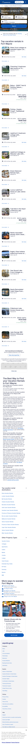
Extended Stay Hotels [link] (7, 563)
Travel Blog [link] (4, 690)
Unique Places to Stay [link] (7, 688)
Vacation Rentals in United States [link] (9, 673)
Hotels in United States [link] (7, 671)
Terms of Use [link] (5, 701)
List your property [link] (6, 653)
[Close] (26, 730)
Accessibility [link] (5, 706)
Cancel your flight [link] (6, 719)
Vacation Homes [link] (6, 541)
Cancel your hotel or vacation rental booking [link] (11, 717)
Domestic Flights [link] (5, 678)
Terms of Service (15, 742)
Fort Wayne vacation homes (13, 438)
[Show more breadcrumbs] (2, 5)
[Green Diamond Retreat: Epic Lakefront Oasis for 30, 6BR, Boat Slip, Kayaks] (14, 175)
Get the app (14, 635)
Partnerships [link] (5, 655)
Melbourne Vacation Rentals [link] (8, 518)
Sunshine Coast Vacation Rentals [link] (10, 510)
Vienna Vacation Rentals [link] (7, 530)
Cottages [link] (4, 544)
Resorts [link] (3, 572)
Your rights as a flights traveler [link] (8, 726)
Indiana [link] (6, 5)
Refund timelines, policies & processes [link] (10, 722)
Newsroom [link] (4, 658)
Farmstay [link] (4, 569)
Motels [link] (3, 552)
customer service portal (13, 480)
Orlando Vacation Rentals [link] (8, 501)
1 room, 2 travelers (9, 22)
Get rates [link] (24, 56)
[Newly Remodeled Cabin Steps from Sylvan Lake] (14, 294)
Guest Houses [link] (5, 561)
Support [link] (4, 714)
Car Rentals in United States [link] (8, 681)
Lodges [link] (3, 558)
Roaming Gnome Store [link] (7, 663)
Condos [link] (4, 555)
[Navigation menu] (25, 2)
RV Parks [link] (4, 566)
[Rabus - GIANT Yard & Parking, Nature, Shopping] (14, 92)
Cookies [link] (4, 699)
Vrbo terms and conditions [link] (7, 704)
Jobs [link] (3, 651)
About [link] (3, 648)
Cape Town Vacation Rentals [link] (9, 527)
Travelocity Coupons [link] (6, 685)
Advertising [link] (4, 665)
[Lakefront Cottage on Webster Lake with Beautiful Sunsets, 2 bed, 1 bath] (14, 156)
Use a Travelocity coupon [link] (7, 724)
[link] (14, 586)
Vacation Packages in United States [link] (9, 676)
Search (14, 26)
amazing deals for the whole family (12, 34)
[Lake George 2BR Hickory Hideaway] (14, 336)
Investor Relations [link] (6, 660)
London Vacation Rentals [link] (8, 496)
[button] (14, 61)
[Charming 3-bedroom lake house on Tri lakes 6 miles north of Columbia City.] (14, 71)
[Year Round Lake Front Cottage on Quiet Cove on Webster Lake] (14, 275)
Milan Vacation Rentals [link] (7, 533)
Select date (7, 17)
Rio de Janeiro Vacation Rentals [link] (9, 516)
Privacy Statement (6, 742)
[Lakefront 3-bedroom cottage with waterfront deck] (14, 137)
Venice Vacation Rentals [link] (7, 521)
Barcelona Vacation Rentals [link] (8, 504)
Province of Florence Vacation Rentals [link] (11, 513)
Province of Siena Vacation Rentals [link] (10, 524)
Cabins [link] (3, 549)
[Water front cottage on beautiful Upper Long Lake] (14, 52)
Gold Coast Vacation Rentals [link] (9, 507)
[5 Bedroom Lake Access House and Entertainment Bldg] (14, 315)
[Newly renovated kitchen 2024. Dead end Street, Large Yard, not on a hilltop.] (14, 237)
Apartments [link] (4, 546)
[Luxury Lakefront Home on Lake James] (14, 194)
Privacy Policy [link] (5, 696)
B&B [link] (3, 575)
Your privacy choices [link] (6, 708)
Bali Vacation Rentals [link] (7, 499)
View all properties (14, 355)
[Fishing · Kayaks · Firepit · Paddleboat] (14, 116)
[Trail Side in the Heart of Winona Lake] (14, 216)
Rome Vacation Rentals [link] (7, 493)
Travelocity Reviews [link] (6, 683)
